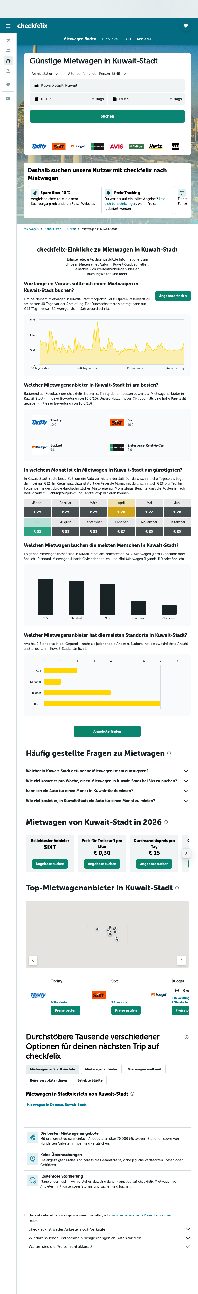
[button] (8, 26)
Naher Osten (52, 229)
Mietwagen (31, 229)
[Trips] (8, 85)
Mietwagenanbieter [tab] (101, 1069)
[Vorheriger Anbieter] (33, 960)
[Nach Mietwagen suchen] (8, 61)
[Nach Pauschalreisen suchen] (8, 71)
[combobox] (45, 73)
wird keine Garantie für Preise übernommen (142, 1215)
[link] (173, 296)
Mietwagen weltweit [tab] (145, 1069)
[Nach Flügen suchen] (8, 40)
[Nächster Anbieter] (181, 960)
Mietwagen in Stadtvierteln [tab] (52, 1069)
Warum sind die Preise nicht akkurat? (60, 1247)
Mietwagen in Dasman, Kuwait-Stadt (57, 1105)
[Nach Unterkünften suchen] (8, 51)
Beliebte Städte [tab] (90, 1080)
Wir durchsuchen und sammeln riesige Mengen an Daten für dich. (85, 1238)
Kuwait (71, 229)
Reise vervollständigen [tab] (48, 1080)
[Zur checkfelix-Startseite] (32, 25)
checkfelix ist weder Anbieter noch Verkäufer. (68, 1229)
